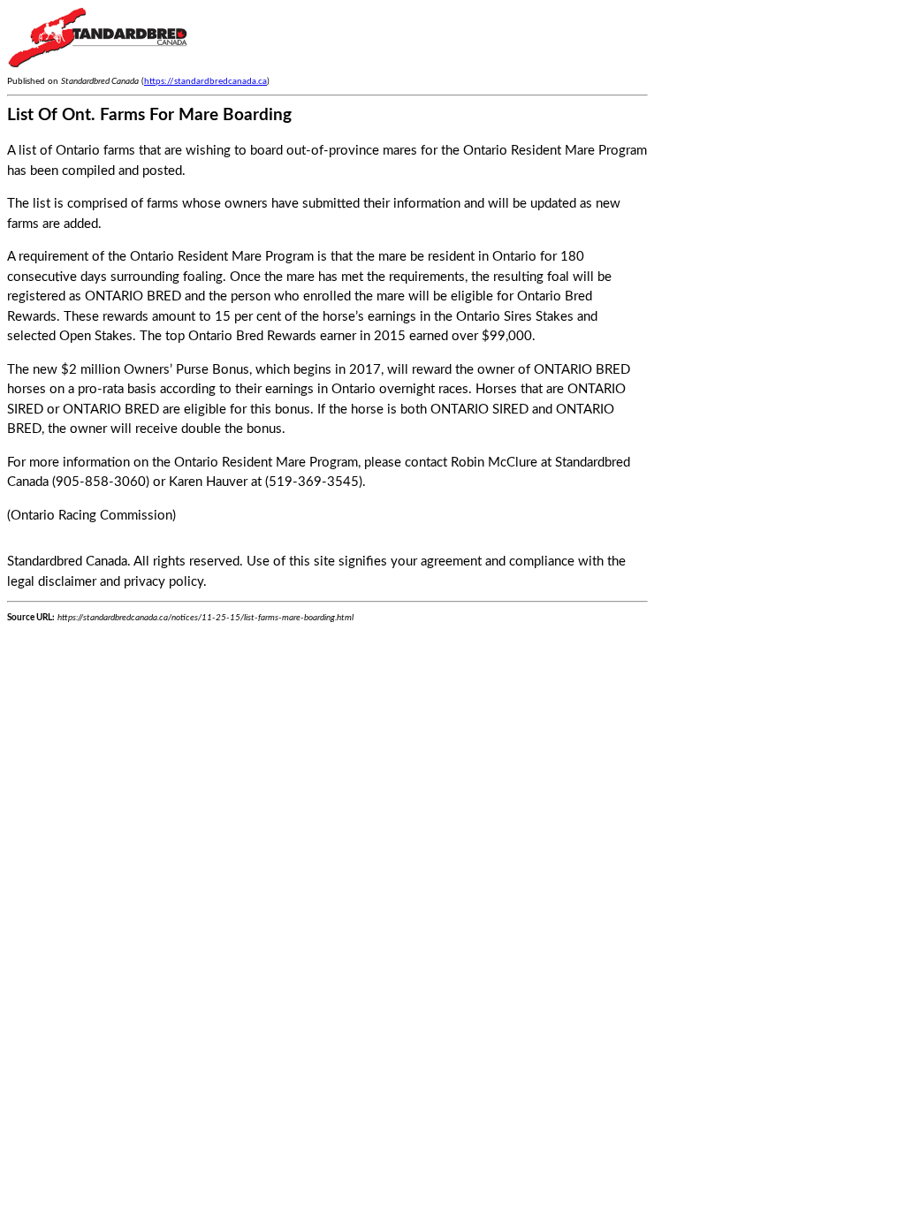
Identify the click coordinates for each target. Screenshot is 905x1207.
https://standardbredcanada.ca (205, 81)
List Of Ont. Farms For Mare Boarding (149, 115)
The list (28, 203)
